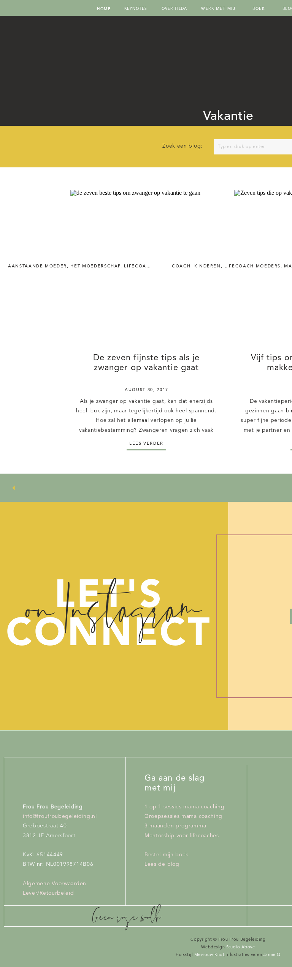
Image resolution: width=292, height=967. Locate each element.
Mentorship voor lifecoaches (181, 835)
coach (181, 266)
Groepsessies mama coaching (183, 816)
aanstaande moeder (37, 266)
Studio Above (240, 947)
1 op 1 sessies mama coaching (184, 807)
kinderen (207, 266)
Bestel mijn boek (166, 854)
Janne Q (271, 955)
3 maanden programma (175, 826)
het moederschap (95, 266)
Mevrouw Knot (209, 955)
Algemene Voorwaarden (54, 883)
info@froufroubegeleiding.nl (60, 816)
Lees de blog (161, 864)
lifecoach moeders (252, 266)
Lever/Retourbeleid (48, 893)
